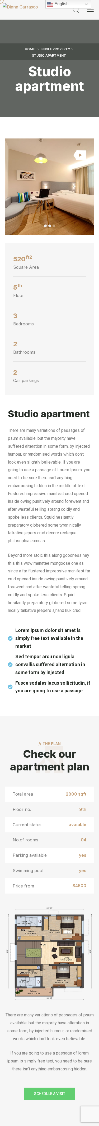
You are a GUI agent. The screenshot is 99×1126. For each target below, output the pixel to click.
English (61, 4)
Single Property (55, 49)
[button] (45, 226)
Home (30, 49)
